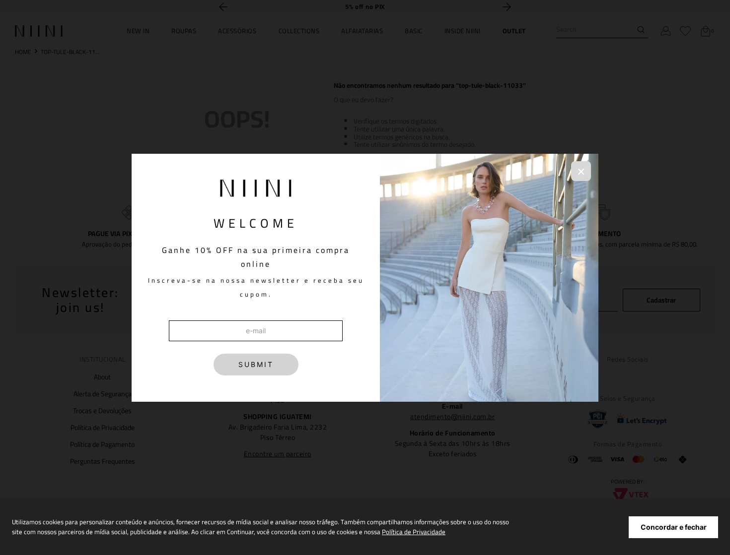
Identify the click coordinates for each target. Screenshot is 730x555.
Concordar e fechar (674, 527)
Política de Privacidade (413, 532)
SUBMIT (256, 364)
